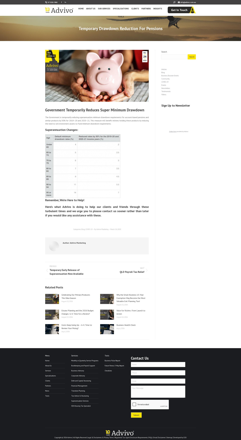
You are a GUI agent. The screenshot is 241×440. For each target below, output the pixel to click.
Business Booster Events (170, 76)
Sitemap (169, 437)
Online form (172, 131)
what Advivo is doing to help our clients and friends (91, 207)
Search (164, 52)
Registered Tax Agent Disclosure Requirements (131, 437)
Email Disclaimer (159, 437)
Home (47, 361)
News (47, 391)
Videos (163, 94)
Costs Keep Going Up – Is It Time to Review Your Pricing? (77, 327)
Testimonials (166, 91)
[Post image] (52, 299)
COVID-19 (51, 56)
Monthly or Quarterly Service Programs (84, 361)
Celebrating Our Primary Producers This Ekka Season (76, 296)
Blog (49, 53)
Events (163, 85)
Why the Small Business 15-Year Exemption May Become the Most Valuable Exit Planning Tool (130, 298)
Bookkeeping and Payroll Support (83, 366)
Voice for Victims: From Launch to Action (130, 312)
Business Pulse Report (112, 361)
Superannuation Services (80, 401)
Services (48, 371)
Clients (47, 381)
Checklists (108, 371)
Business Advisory (77, 371)
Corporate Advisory (78, 376)
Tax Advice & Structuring (80, 396)
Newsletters (165, 88)
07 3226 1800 (52, 2)
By (101, 229)
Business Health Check (126, 325)
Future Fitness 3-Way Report (114, 366)
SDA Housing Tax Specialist (81, 406)
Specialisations (50, 376)
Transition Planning (78, 391)
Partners (48, 386)
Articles (164, 69)
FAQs (150, 437)
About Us (48, 366)
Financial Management (79, 386)
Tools (47, 396)
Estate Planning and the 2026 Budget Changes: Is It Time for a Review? (78, 312)
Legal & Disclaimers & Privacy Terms (101, 437)
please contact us (104, 211)
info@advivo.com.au (188, 2)
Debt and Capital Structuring (81, 381)
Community (165, 79)
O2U (185, 437)
